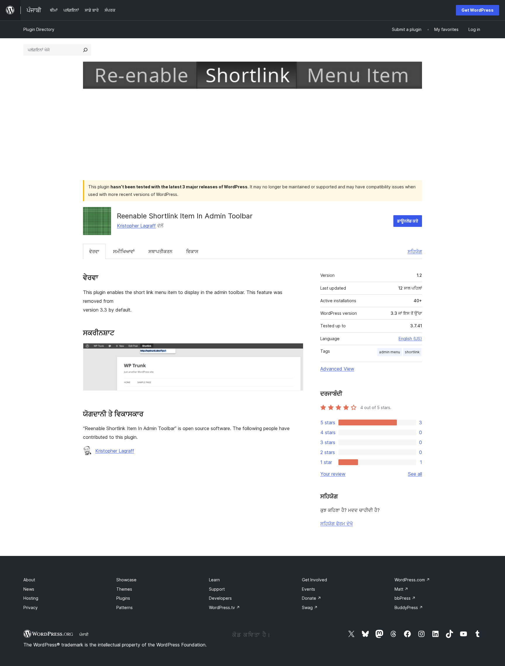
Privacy (30, 607)
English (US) (410, 338)
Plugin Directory (38, 29)
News (28, 589)
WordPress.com (412, 579)
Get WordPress (477, 10)
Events (308, 589)
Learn (214, 579)
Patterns (124, 607)
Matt (401, 589)
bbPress (405, 598)
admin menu (389, 352)
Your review (332, 474)
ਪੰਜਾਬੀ (84, 634)
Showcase (126, 579)
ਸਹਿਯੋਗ (415, 251)
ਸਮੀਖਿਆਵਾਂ (124, 251)
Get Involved (314, 579)
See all (415, 474)
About (29, 579)
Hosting (30, 598)
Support (217, 589)
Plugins (123, 598)
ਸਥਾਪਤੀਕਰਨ (160, 251)
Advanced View (337, 369)
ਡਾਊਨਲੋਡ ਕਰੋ (407, 220)
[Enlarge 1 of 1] (295, 351)
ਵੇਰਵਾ (94, 251)
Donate (311, 598)
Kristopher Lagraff (136, 226)
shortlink (412, 352)
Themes (124, 589)
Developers (220, 598)
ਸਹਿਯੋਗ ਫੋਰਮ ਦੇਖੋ (336, 523)
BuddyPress (409, 607)
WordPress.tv (224, 607)
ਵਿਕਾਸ (192, 251)
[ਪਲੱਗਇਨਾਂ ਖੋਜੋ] (85, 50)
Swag (310, 607)
